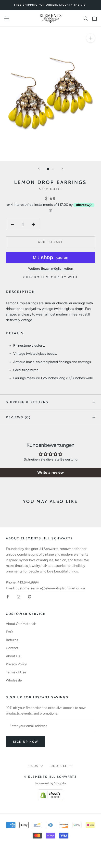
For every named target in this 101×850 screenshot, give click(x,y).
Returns (12, 640)
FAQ (9, 632)
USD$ (33, 766)
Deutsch (59, 766)
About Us (13, 656)
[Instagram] (18, 596)
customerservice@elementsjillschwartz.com (50, 588)
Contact (12, 648)
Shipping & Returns (27, 402)
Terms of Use (16, 672)
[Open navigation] (6, 18)
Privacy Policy (16, 664)
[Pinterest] (29, 596)
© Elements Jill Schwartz (50, 776)
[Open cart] (94, 18)
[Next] (62, 169)
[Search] (86, 18)
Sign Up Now (25, 741)
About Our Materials (21, 624)
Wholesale (14, 680)
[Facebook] (7, 596)
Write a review (50, 472)
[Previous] (38, 169)
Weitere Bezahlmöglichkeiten (50, 269)
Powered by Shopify (50, 783)
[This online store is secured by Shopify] (50, 792)
